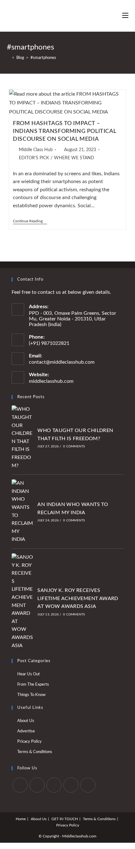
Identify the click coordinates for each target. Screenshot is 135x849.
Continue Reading (30, 221)
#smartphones (43, 58)
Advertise (26, 731)
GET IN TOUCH (64, 819)
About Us (25, 721)
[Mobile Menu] (125, 15)
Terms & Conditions (34, 752)
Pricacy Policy (29, 742)
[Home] (8, 58)
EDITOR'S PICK (34, 158)
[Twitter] (20, 785)
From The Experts (33, 685)
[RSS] (87, 785)
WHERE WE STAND (74, 158)
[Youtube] (70, 785)
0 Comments (74, 446)
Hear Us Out (28, 674)
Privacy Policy (67, 825)
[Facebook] (37, 785)
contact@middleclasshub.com (61, 362)
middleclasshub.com (51, 381)
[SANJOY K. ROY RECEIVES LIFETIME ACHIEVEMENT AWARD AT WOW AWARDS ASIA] (22, 601)
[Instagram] (54, 785)
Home (21, 819)
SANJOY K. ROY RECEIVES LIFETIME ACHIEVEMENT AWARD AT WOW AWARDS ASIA (77, 598)
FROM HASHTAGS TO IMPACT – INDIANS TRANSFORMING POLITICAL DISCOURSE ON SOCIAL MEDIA (64, 131)
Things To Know (31, 695)
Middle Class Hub (36, 150)
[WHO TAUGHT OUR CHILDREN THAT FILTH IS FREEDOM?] (22, 437)
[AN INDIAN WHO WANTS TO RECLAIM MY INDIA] (22, 511)
